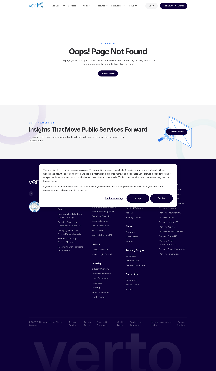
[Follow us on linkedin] (31, 193)
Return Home (108, 73)
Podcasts (130, 213)
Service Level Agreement (136, 324)
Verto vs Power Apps (169, 254)
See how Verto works (174, 6)
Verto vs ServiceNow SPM (171, 231)
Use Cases (56, 6)
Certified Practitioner (135, 265)
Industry (86, 6)
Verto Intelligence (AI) (102, 235)
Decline (161, 198)
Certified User (132, 260)
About (131, 6)
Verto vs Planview (167, 208)
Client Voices (132, 236)
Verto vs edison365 (168, 222)
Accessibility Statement (102, 324)
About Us (130, 232)
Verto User (131, 256)
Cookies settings (114, 198)
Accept (137, 198)
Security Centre (133, 217)
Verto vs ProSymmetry (170, 213)
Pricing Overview (100, 249)
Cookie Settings (181, 324)
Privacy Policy (87, 324)
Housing (96, 287)
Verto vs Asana (166, 217)
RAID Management (100, 225)
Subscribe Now (177, 132)
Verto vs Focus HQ (168, 236)
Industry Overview (100, 269)
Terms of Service (73, 324)
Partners (129, 241)
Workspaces (98, 230)
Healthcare (97, 283)
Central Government (101, 273)
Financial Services (100, 292)
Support (130, 289)
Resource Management (103, 211)
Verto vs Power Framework (172, 249)
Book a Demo (132, 284)
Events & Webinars (134, 208)
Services (72, 6)
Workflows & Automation (104, 207)
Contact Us (131, 280)
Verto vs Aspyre (167, 227)
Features (101, 6)
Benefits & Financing (101, 216)
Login (151, 6)
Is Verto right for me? (102, 254)
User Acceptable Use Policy (161, 324)
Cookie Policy (120, 324)
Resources (116, 6)
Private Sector (98, 297)
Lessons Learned (100, 221)
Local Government (101, 278)
